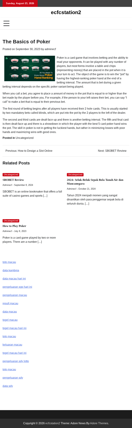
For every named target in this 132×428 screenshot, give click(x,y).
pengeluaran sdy (13, 377)
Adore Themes (99, 423)
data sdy (8, 385)
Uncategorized (25, 137)
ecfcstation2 (66, 12)
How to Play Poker (14, 226)
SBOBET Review (13, 179)
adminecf (50, 49)
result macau (10, 303)
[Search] (126, 23)
